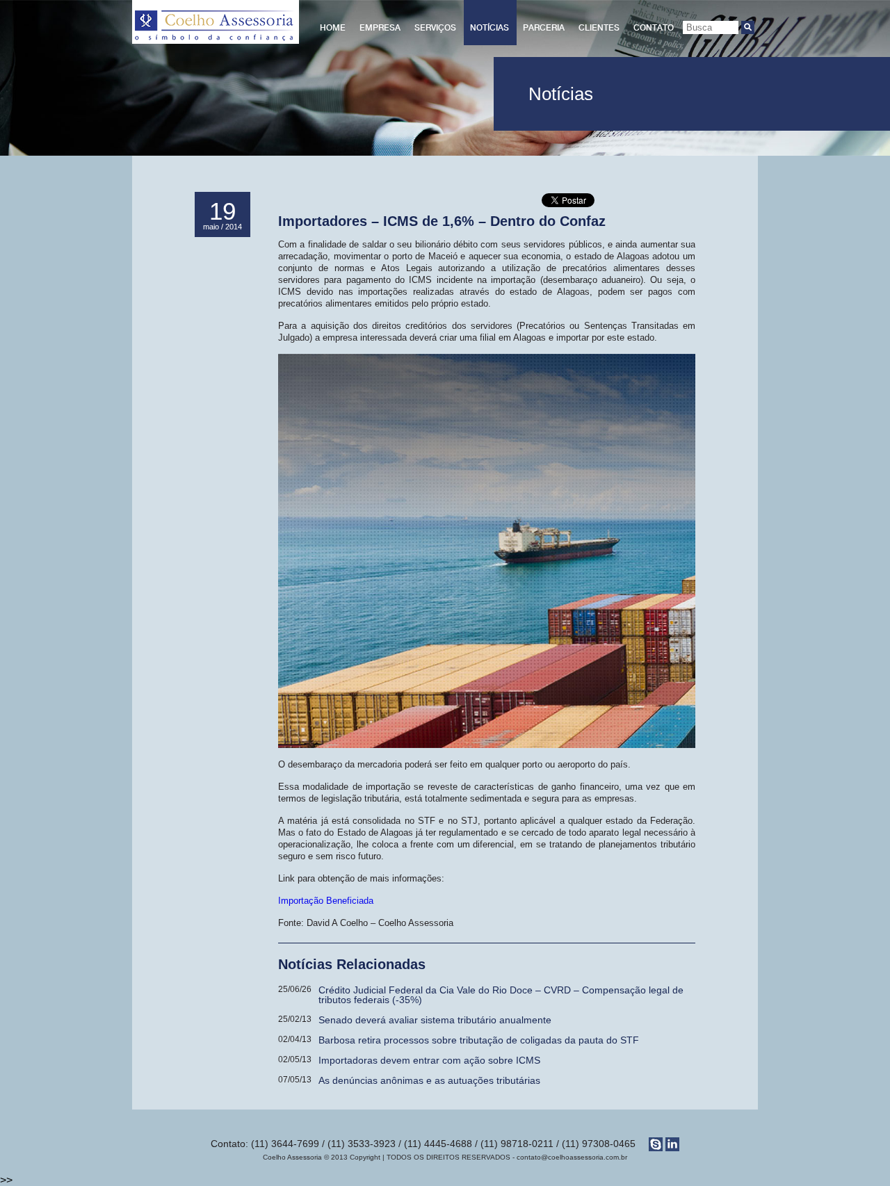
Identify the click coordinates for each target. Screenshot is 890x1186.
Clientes (599, 28)
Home (333, 28)
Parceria (544, 28)
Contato (653, 28)
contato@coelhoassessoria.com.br (572, 1157)
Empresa (379, 28)
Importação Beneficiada (325, 900)
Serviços (435, 28)
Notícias (489, 28)
